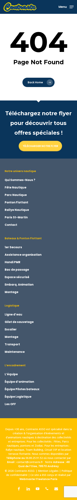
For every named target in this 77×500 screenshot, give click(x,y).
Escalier (11, 329)
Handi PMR (12, 262)
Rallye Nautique (17, 210)
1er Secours (13, 247)
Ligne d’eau (13, 314)
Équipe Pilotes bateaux (22, 389)
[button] (66, 6)
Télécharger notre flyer (40, 146)
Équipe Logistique (18, 397)
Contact (11, 225)
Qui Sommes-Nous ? (20, 180)
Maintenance (15, 352)
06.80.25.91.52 (34, 458)
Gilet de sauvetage (19, 322)
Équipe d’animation (19, 382)
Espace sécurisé (17, 277)
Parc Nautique (16, 195)
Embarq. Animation (19, 285)
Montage (11, 292)
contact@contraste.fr (30, 462)
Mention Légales (48, 471)
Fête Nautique (15, 187)
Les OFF (10, 404)
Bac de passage (17, 270)
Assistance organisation (23, 255)
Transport (12, 344)
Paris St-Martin (16, 217)
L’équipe (11, 374)
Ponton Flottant (16, 202)
